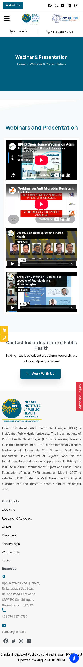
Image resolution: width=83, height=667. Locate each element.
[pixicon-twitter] (13, 641)
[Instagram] (76, 5)
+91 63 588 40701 (62, 32)
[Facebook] (50, 5)
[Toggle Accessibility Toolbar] (74, 658)
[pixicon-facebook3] (6, 641)
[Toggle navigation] (7, 18)
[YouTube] (62, 5)
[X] (56, 5)
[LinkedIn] (69, 5)
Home (21, 64)
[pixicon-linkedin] (29, 641)
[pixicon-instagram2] (21, 641)
